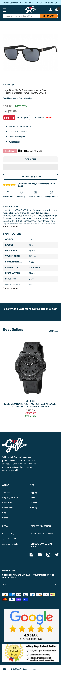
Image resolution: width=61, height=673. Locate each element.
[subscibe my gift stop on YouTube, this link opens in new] (40, 556)
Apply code (43, 117)
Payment (33, 502)
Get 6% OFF (27, 575)
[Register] (54, 584)
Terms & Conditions (10, 538)
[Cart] (56, 9)
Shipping (33, 492)
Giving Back (7, 507)
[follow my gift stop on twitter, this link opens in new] (57, 556)
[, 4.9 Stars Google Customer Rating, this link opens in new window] (31, 625)
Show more (9, 226)
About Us (6, 492)
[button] (30, 167)
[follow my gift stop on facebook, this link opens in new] (31, 556)
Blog (4, 512)
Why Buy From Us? (10, 497)
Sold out (30, 159)
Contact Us (7, 502)
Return (32, 497)
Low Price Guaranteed (30, 177)
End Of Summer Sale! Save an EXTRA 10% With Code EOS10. (31, 2)
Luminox (30, 401)
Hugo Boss (9, 84)
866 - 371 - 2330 (45, 533)
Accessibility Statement (12, 543)
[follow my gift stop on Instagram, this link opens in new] (48, 556)
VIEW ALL (53, 331)
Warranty (33, 507)
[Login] (50, 10)
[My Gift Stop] (14, 439)
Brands (5, 517)
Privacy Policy (8, 533)
